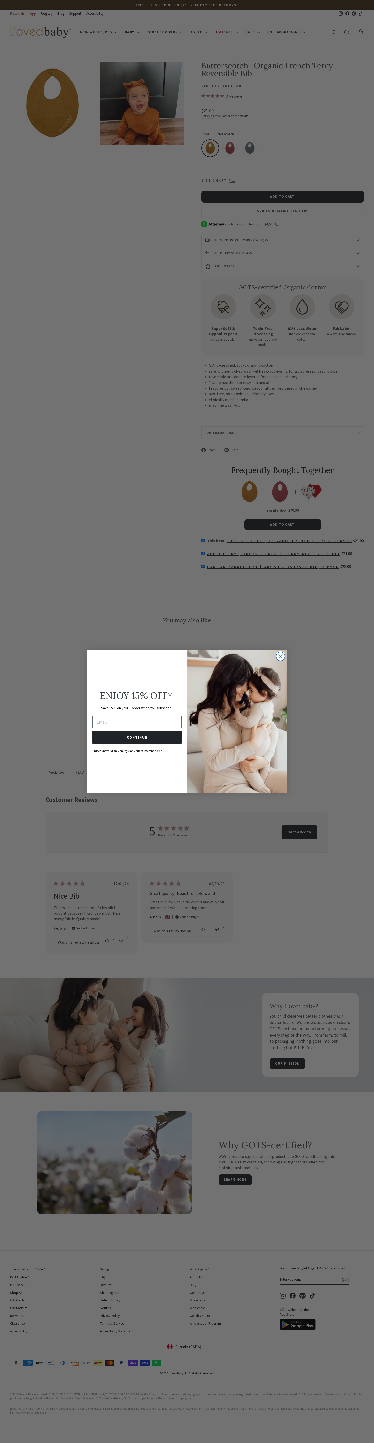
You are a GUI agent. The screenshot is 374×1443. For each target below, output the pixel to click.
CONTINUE (137, 737)
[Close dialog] (280, 656)
